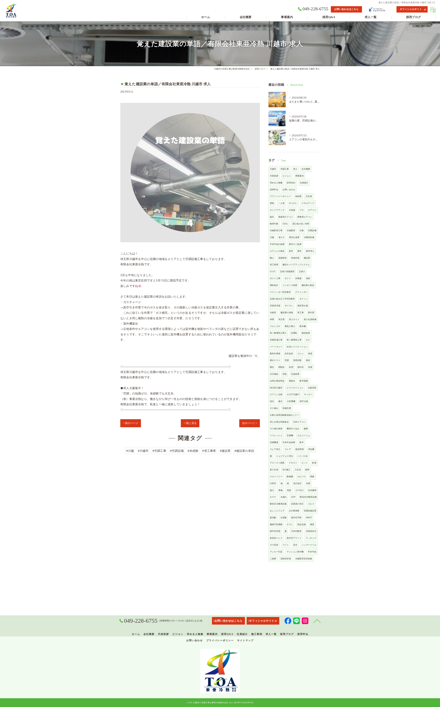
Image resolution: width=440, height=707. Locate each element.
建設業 (307, 257)
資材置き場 (302, 305)
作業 (308, 483)
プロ (301, 209)
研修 (312, 476)
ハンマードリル (309, 544)
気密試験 (297, 360)
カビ (308, 339)
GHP (293, 496)
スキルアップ (308, 203)
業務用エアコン (304, 216)
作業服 (298, 278)
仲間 (272, 319)
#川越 (130, 451)
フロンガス (275, 326)
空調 (287, 360)
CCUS (273, 271)
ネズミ (290, 524)
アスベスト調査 (277, 462)
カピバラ (301, 476)
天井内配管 (296, 531)
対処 (285, 373)
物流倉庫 (306, 332)
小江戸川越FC (293, 394)
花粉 (308, 278)
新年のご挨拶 (295, 244)
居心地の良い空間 (300, 223)
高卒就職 (303, 380)
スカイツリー (276, 476)
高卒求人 (310, 251)
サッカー (308, 394)
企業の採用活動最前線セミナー (284, 415)
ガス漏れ (274, 408)
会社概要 (306, 168)
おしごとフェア (277, 510)
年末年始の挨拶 (277, 244)
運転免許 (274, 285)
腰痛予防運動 (276, 524)
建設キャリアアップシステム (296, 264)
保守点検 (304, 401)
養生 (272, 367)
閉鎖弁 (281, 367)
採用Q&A (291, 182)
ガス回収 (274, 544)
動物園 (290, 476)
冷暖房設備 (309, 237)
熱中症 (301, 367)
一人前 (281, 203)
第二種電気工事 (294, 339)
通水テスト (275, 360)
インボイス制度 (290, 285)
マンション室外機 (295, 551)
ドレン (300, 353)
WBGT (309, 517)
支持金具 (289, 353)
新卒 (291, 251)
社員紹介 (304, 182)
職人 (272, 257)
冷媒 (301, 230)
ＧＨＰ (273, 496)
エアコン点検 (276, 394)
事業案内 (299, 175)
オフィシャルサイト (411, 9)
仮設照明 (299, 449)
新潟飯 (273, 517)
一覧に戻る (190, 423)
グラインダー (301, 292)
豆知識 (292, 209)
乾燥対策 (295, 257)
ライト (286, 544)
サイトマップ (245, 640)
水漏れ (283, 496)
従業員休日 (311, 531)
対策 (310, 367)
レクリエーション (295, 387)
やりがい (293, 203)
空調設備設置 (310, 510)
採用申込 (274, 189)
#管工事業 (209, 451)
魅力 (280, 401)
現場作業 (287, 408)
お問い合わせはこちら (346, 9)
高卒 (299, 251)
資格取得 (282, 257)
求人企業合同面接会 (279, 421)
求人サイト (294, 319)
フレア (288, 449)
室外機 (302, 326)
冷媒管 (273, 312)
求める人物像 (276, 182)
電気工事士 (290, 326)
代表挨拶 (274, 175)
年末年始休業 (289, 442)
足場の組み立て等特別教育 (282, 298)
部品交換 (301, 524)
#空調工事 (159, 451)
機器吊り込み (293, 428)
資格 (272, 203)
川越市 (273, 168)
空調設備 (312, 230)
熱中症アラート (294, 537)
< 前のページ (130, 423)
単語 (308, 360)
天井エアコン (299, 421)
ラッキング (311, 537)
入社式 (298, 469)
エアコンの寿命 (277, 251)
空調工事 (284, 168)
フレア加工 (275, 449)
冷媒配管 (291, 230)
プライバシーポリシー (280, 196)
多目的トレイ (276, 537)
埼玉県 (281, 319)
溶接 (289, 490)
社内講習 (312, 490)
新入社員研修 (310, 319)
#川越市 (143, 451)
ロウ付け (299, 490)
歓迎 (314, 462)
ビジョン (287, 175)
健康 (306, 428)
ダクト (288, 278)
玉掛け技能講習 (287, 271)
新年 (301, 442)
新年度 (311, 312)
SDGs (285, 223)
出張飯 (283, 517)
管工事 (300, 312)
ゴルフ (311, 503)
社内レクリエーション (297, 346)
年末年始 (312, 551)
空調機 (290, 435)
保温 (310, 353)
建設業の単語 (308, 285)
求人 (295, 168)
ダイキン (289, 305)
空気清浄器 (275, 305)
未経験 (298, 196)
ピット (305, 462)
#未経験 (193, 451)
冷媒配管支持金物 (303, 558)
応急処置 (295, 373)
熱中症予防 (296, 517)
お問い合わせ (289, 189)
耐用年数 (274, 223)
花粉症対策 (285, 558)
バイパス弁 (302, 456)
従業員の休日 (297, 503)
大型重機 (291, 401)
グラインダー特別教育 (280, 292)
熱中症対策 (275, 531)
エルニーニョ (303, 435)
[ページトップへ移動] (317, 620)
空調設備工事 (276, 339)
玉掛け (302, 271)
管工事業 (274, 264)
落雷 (312, 524)
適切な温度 (294, 237)
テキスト (293, 462)
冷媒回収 (312, 387)
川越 (272, 237)
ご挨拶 (273, 558)
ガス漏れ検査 (276, 428)
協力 (272, 490)
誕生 (272, 216)
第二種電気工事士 (278, 332)
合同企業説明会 (277, 380)
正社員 (309, 196)
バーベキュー (276, 346)
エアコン (312, 209)
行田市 (273, 483)
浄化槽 (311, 449)
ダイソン (303, 298)
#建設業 (225, 451)
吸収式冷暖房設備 (308, 496)
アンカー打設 (276, 551)
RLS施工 (286, 469)
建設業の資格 (286, 312)
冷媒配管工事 (276, 230)
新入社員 (274, 469)
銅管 (307, 469)
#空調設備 (177, 451)
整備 (280, 490)
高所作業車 (275, 353)
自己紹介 (297, 483)
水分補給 (274, 373)
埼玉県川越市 (276, 387)
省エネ (281, 237)
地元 (272, 401)
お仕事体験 (294, 510)
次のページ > (249, 423)
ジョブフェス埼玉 (284, 456)
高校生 (292, 380)
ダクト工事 (275, 278)
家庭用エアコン (285, 216)
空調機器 (274, 442)
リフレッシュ (276, 435)
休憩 (291, 367)
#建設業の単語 (244, 451)
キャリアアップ (277, 209)
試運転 (294, 332)
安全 (295, 544)
